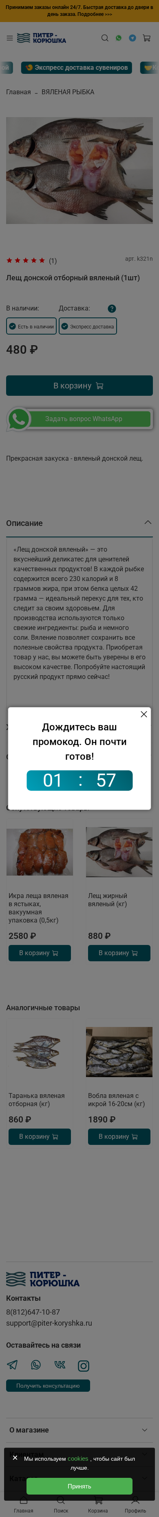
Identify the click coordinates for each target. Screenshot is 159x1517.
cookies (79, 1458)
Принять (79, 1486)
